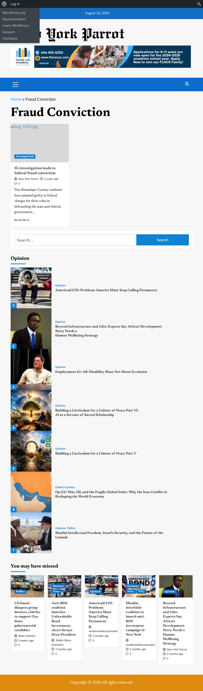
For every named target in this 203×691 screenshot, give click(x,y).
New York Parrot (28, 178)
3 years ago (51, 178)
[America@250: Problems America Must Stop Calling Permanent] (31, 287)
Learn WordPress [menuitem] (15, 25)
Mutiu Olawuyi (26, 635)
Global (59, 487)
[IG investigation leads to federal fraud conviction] (40, 143)
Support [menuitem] (8, 32)
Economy (133, 586)
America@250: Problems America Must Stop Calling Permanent (106, 290)
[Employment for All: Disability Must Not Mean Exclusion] (31, 369)
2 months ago (63, 649)
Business (58, 586)
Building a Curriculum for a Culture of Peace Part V (95, 453)
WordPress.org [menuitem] (13, 13)
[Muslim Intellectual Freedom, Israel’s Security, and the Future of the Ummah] (31, 532)
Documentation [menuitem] (14, 19)
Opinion (60, 285)
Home (16, 99)
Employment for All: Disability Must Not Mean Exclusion (101, 372)
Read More (21, 220)
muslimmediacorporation (103, 631)
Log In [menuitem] (15, 4)
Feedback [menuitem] (9, 38)
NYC (141, 591)
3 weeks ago (26, 640)
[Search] (187, 84)
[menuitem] (4, 4)
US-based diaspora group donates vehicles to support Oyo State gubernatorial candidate (27, 617)
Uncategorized (25, 156)
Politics (71, 528)
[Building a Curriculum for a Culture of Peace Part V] (31, 451)
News (56, 591)
